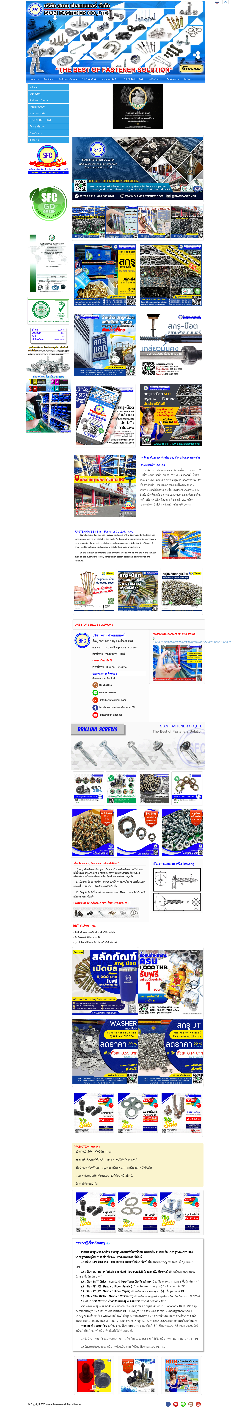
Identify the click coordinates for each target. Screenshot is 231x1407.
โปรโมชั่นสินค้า (90, 79)
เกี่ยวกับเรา (49, 79)
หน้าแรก (35, 79)
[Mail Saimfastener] (175, 1403)
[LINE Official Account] (183, 1403)
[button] (144, 415)
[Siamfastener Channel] (198, 1403)
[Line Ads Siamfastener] (95, 692)
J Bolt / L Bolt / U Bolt (132, 79)
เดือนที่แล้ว (36, 333)
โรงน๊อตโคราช (155, 79)
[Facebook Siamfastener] (95, 707)
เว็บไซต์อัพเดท (38, 339)
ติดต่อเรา (188, 79)
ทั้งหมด (35, 330)
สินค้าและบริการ (67, 79)
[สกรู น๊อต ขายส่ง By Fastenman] (95, 714)
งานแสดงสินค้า (109, 79)
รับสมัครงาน (173, 79)
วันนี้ (34, 336)
